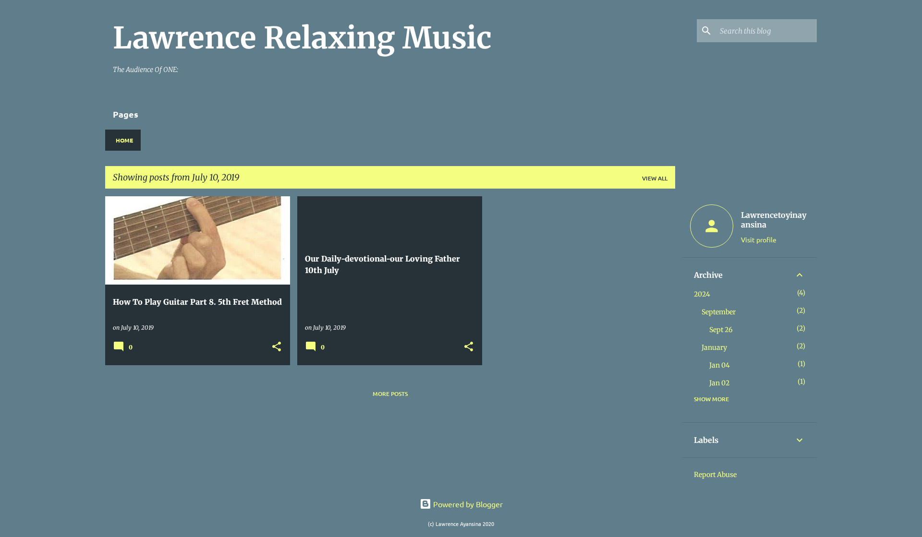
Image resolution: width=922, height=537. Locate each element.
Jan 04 (719, 365)
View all (654, 178)
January (714, 347)
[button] (276, 347)
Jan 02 (719, 383)
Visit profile (758, 239)
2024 (702, 294)
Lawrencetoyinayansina (773, 219)
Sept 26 (720, 329)
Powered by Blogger (467, 504)
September (719, 312)
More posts (390, 394)
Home (124, 140)
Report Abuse (715, 474)
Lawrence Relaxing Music (302, 38)
